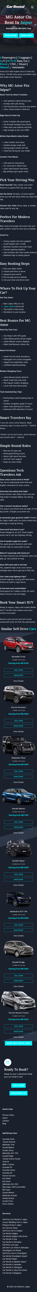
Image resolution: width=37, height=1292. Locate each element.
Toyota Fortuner (18, 707)
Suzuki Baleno (18, 808)
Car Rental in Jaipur (22, 1287)
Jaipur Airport (9, 306)
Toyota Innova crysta (18, 1013)
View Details (18, 681)
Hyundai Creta (18, 656)
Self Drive (24, 629)
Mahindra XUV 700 (18, 911)
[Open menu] (33, 7)
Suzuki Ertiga (18, 962)
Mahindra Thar (18, 758)
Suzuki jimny (18, 861)
